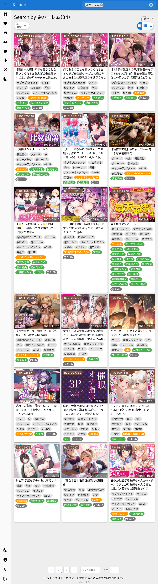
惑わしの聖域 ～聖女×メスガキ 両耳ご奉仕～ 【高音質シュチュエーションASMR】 (36, 409)
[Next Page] (74, 570)
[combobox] (126, 5)
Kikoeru (20, 4)
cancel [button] (101, 4)
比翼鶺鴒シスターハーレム (32, 149)
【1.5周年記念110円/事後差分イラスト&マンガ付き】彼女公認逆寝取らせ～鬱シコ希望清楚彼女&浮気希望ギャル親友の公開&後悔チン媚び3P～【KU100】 (132, 77)
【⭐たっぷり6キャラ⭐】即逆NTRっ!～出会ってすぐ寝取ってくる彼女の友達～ (36, 228)
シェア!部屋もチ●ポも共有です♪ (36, 480)
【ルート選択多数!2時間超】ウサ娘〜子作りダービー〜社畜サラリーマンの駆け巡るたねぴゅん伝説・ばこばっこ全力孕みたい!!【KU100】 (83, 157)
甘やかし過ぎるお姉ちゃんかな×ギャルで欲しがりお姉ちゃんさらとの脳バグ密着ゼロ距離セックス (132, 484)
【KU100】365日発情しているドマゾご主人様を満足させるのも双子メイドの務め (83, 228)
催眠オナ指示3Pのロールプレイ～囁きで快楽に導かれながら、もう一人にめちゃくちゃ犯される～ (83, 409)
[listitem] (5, 14)
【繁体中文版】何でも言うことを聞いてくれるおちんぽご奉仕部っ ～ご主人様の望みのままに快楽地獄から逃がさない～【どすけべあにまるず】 (36, 77)
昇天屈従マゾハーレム (124, 224)
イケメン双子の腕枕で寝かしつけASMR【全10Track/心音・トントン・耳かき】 (131, 409)
